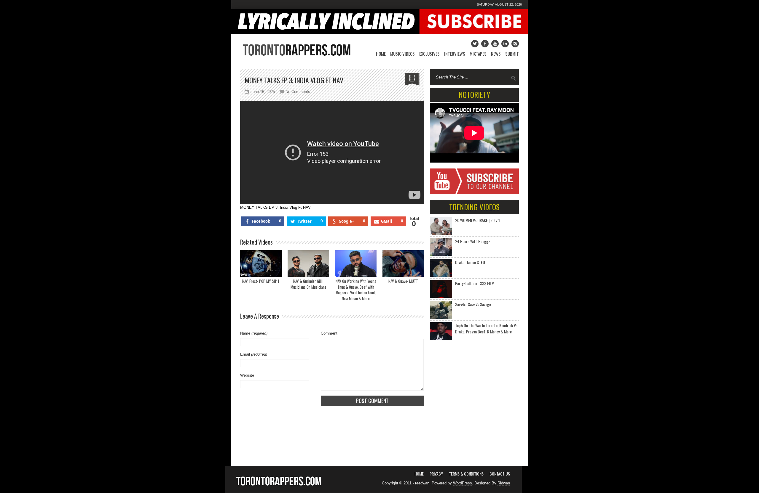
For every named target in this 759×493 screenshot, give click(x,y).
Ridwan (504, 483)
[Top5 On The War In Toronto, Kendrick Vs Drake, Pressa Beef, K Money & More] (441, 331)
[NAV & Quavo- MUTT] (403, 263)
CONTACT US (499, 473)
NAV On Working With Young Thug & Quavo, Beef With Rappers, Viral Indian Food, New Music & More (356, 289)
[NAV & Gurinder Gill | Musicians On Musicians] (308, 263)
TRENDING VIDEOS (474, 206)
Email (253, 354)
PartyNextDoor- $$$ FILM (474, 283)
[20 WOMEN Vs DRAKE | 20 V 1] (441, 226)
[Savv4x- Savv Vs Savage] (441, 310)
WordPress (462, 483)
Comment (329, 333)
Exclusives (429, 53)
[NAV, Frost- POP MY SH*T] (261, 263)
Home (381, 53)
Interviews (454, 53)
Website (247, 375)
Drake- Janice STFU (470, 262)
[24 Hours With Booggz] (441, 247)
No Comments (298, 91)
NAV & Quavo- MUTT (403, 281)
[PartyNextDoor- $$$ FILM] (441, 289)
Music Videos (402, 53)
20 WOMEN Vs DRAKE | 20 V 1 (477, 220)
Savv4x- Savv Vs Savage (473, 304)
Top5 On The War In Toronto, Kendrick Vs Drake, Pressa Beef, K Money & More (486, 328)
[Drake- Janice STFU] (441, 268)
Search (513, 78)
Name (253, 333)
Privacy (436, 473)
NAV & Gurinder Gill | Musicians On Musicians (308, 284)
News (496, 53)
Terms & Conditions (466, 473)
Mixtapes (478, 53)
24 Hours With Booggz (472, 241)
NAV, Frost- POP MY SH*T (261, 281)
